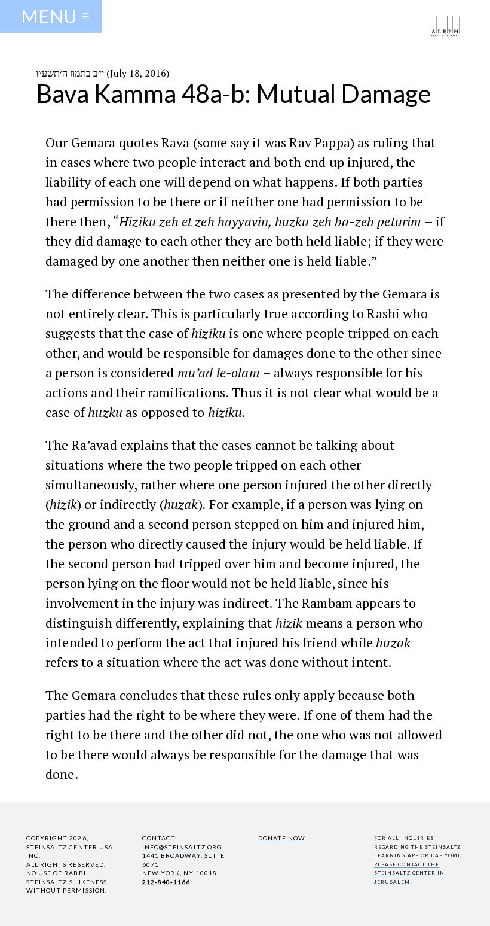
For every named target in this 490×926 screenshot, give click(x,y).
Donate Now (281, 838)
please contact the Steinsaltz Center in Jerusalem (409, 873)
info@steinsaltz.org (182, 847)
